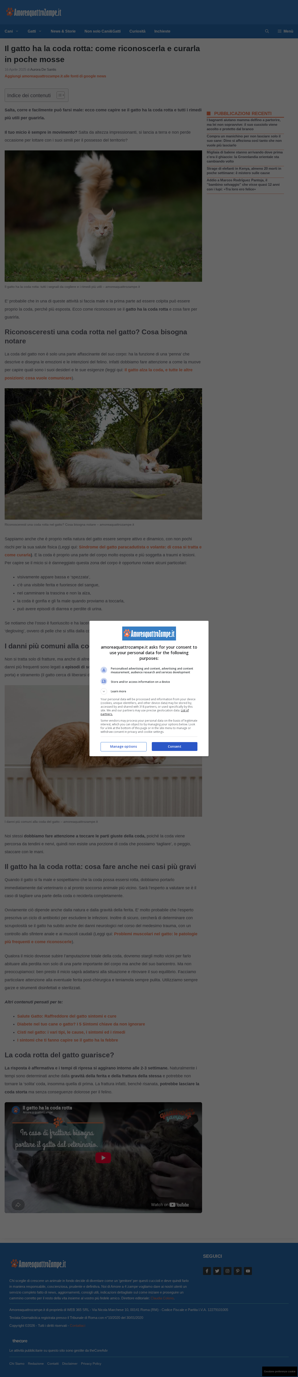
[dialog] (149, 688)
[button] (149, 691)
